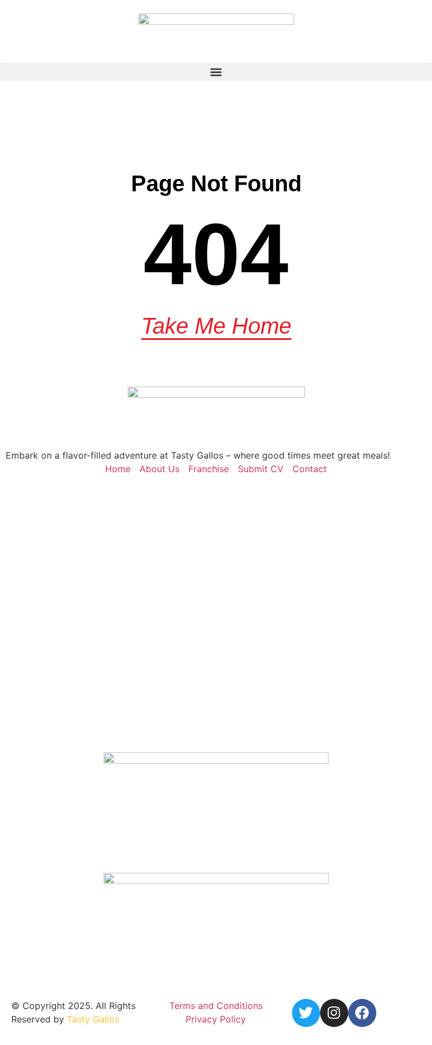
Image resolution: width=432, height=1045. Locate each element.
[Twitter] (306, 1013)
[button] (216, 71)
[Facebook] (362, 1013)
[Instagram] (334, 1013)
